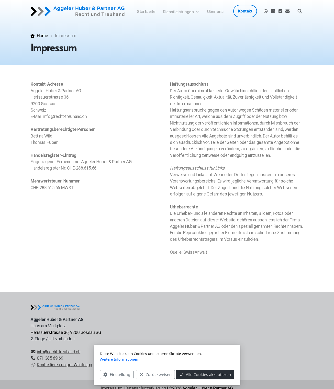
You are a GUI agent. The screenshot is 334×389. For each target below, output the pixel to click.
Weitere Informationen (119, 359)
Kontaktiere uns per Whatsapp (64, 364)
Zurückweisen (159, 374)
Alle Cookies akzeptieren (208, 374)
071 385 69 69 (50, 358)
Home (42, 35)
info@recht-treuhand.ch (58, 351)
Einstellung (120, 374)
